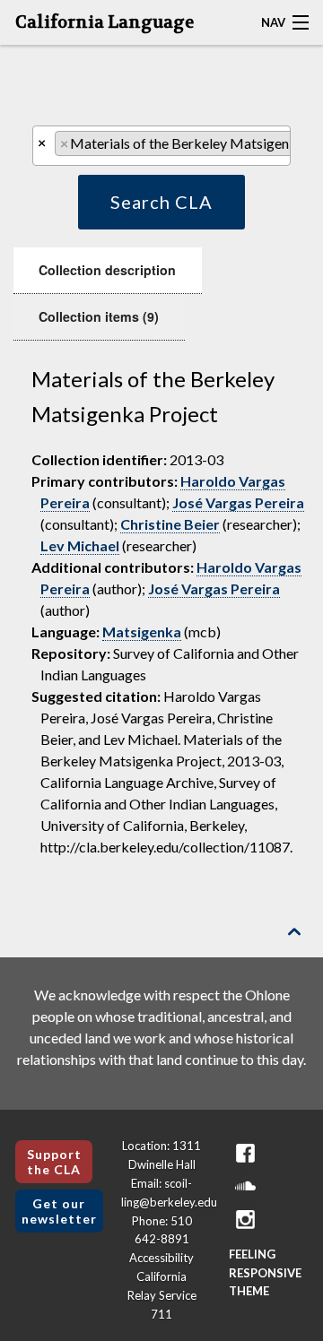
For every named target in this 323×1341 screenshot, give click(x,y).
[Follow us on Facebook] (245, 1153)
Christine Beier (170, 523)
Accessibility (161, 1257)
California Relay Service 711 (161, 1295)
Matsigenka (141, 631)
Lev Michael (79, 545)
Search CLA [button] (161, 201)
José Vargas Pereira (238, 502)
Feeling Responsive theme (265, 1273)
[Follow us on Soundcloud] (245, 1186)
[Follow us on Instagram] (245, 1219)
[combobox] (161, 145)
